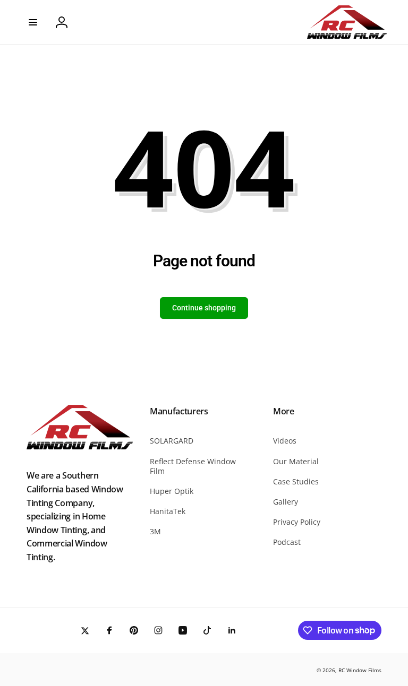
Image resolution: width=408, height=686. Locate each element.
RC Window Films (359, 670)
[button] (33, 22)
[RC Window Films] (80, 446)
